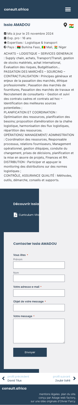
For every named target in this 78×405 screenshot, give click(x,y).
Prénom (17, 259)
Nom (16, 272)
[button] (68, 9)
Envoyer (30, 352)
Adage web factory (63, 397)
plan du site (68, 394)
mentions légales (49, 394)
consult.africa (16, 9)
